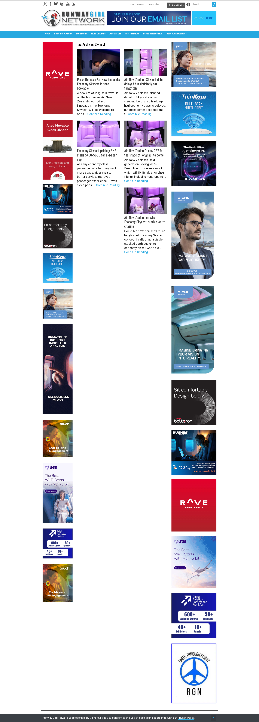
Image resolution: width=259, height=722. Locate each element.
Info (188, 4)
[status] (213, 718)
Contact (140, 4)
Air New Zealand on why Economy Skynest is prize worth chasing (144, 222)
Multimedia (81, 33)
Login (131, 4)
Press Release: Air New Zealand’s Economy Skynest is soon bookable (98, 84)
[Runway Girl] (73, 26)
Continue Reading (99, 114)
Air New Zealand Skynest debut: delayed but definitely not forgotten (144, 84)
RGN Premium (132, 33)
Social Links (178, 5)
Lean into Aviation (63, 33)
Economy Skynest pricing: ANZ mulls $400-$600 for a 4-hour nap (97, 155)
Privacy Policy (153, 4)
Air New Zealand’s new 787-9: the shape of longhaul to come (144, 153)
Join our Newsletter (176, 33)
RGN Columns (98, 33)
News (47, 33)
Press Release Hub (152, 33)
